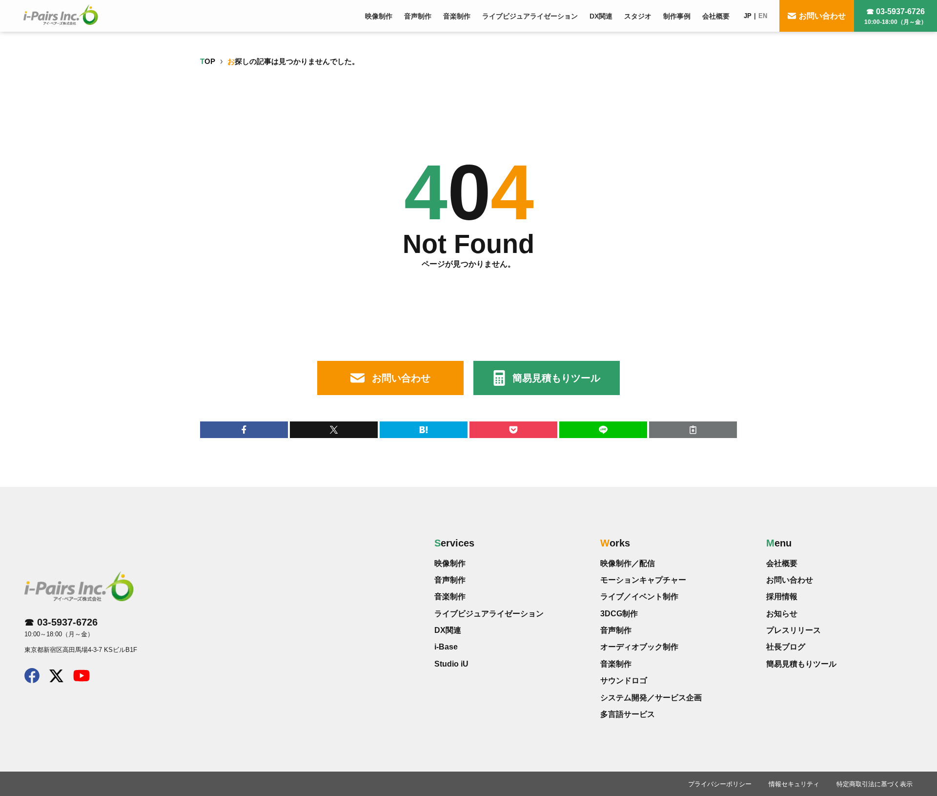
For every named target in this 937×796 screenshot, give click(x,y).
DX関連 (447, 630)
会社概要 (781, 563)
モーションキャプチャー (643, 580)
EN (762, 16)
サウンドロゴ (623, 680)
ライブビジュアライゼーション (489, 613)
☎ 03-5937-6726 (895, 16)
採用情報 (781, 596)
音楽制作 (450, 596)
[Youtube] (81, 678)
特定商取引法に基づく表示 (874, 784)
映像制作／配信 (627, 563)
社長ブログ (785, 647)
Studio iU (451, 664)
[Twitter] (56, 678)
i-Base (446, 647)
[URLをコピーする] (693, 429)
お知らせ (781, 613)
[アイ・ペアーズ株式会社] (60, 14)
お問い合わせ (822, 16)
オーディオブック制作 (639, 647)
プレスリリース (793, 630)
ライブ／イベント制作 (639, 596)
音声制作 (450, 580)
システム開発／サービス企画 (651, 697)
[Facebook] (32, 679)
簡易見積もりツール (556, 378)
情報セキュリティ (794, 784)
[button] (244, 429)
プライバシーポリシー (720, 784)
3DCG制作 (619, 613)
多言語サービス (627, 714)
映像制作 (450, 563)
